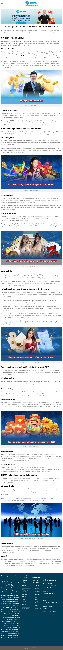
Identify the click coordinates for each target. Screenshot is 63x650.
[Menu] (2, 3)
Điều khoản (30, 576)
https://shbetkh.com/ (49, 593)
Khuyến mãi (36, 577)
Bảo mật (18, 576)
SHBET (45, 611)
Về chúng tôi (5, 576)
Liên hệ (56, 576)
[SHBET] (31, 3)
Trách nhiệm (43, 576)
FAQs (25, 577)
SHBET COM (19, 26)
